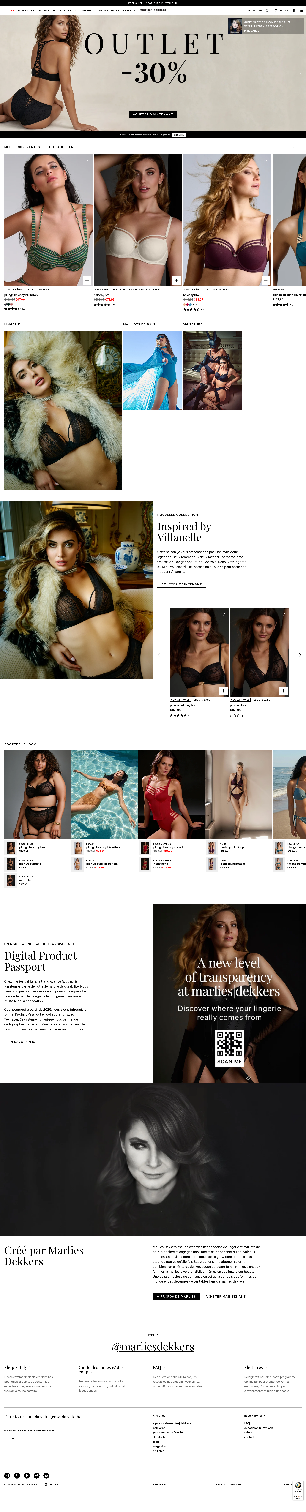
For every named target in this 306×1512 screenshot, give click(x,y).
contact (249, 1437)
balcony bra (101, 295)
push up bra (238, 705)
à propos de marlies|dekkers (172, 1423)
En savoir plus (23, 1042)
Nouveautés (26, 10)
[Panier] (302, 11)
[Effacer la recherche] (265, 10)
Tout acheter (60, 147)
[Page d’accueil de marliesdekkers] (153, 10)
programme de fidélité (168, 1432)
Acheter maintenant (153, 114)
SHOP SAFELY (179, 135)
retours (249, 1432)
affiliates (158, 1451)
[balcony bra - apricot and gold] (184, 304)
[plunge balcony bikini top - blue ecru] (5, 304)
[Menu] (302, 1482)
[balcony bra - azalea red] (187, 304)
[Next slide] (299, 73)
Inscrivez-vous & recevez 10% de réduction (29, 1430)
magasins (159, 1446)
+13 (195, 304)
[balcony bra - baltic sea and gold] (190, 304)
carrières (159, 1428)
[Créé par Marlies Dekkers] (153, 1159)
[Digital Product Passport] (229, 993)
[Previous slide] (9, 220)
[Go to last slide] (6, 73)
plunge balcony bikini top (21, 295)
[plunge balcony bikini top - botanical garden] (8, 304)
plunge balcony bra (183, 705)
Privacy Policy (163, 1484)
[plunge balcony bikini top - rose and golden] (11, 304)
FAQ (247, 1423)
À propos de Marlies (176, 1296)
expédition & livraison (258, 1428)
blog (156, 1442)
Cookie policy (292, 1484)
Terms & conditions (228, 1484)
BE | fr (283, 10)
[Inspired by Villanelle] (76, 590)
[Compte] (294, 11)
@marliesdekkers (153, 1346)
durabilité (159, 1437)
